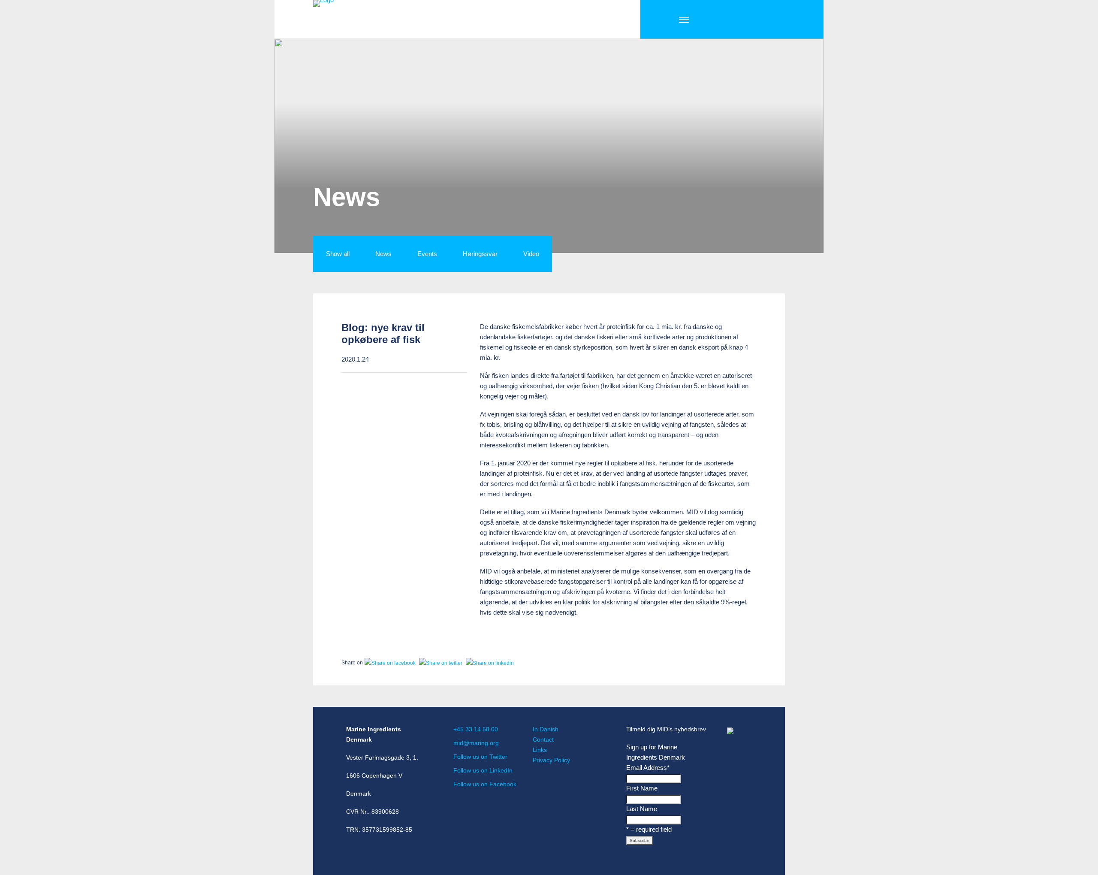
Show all (338, 253)
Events (427, 253)
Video (531, 253)
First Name (642, 788)
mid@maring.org (476, 742)
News (383, 253)
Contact (543, 739)
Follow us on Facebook (484, 784)
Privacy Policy (551, 760)
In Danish (545, 729)
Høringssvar (480, 253)
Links (540, 749)
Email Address (648, 767)
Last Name (641, 808)
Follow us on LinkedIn (483, 770)
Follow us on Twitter (480, 756)
